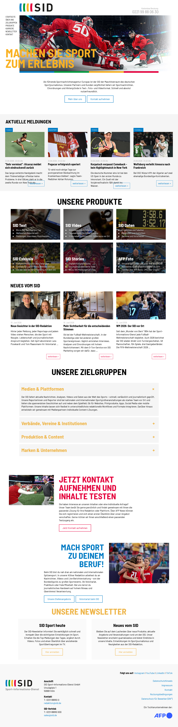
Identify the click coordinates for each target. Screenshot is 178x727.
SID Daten (126, 225)
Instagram (139, 673)
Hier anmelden (52, 651)
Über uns (10, 19)
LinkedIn (160, 673)
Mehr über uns (75, 99)
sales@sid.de (50, 715)
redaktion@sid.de (52, 703)
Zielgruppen (11, 22)
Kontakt (9, 34)
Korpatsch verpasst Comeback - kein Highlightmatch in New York (109, 166)
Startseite (11, 16)
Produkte (10, 25)
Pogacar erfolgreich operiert (64, 164)
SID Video (73, 225)
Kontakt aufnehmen (100, 99)
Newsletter (11, 31)
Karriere (10, 28)
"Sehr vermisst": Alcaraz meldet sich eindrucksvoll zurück (23, 166)
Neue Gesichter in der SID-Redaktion (31, 326)
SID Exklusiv (23, 258)
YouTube (150, 673)
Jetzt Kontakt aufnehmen (75, 527)
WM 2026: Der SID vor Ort (130, 326)
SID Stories (74, 258)
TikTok (169, 673)
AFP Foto (125, 258)
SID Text (20, 225)
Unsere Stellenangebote (59, 599)
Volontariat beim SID (89, 599)
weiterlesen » (36, 183)
